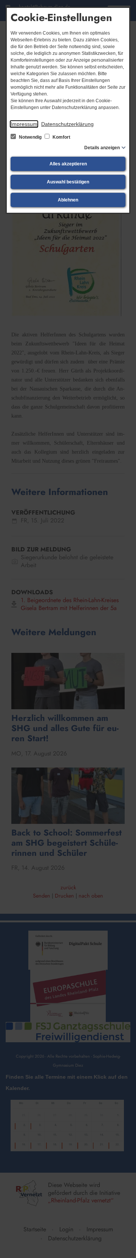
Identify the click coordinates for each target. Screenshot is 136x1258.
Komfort (60, 137)
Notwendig (30, 137)
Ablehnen (68, 200)
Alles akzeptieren (68, 164)
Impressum (24, 124)
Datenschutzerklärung (67, 124)
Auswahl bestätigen (68, 182)
